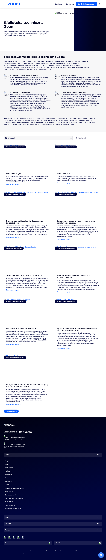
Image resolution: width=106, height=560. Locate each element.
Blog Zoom (8, 461)
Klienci (7, 464)
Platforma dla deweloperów (14, 498)
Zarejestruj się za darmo (86, 4)
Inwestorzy (8, 481)
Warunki (6, 550)
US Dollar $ (59, 543)
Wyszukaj (11, 138)
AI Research (9, 502)
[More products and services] (100, 4)
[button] (101, 555)
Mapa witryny (94, 550)
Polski (7, 543)
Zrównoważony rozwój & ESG (14, 488)
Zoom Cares (9, 491)
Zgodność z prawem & (60, 550)
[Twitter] (9, 537)
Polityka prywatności (13, 550)
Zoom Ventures (10, 505)
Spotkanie (58, 4)
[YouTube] (14, 537)
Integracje (8, 474)
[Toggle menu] (4, 4)
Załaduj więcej (12, 411)
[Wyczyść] (71, 138)
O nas (7, 455)
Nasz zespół (9, 468)
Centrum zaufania (24, 550)
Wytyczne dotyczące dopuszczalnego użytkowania (41, 550)
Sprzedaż (8, 524)
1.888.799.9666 (25, 432)
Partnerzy (8, 478)
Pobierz (7, 517)
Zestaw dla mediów (11, 495)
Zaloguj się (70, 4)
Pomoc (7, 530)
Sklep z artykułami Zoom (13, 509)
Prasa (7, 485)
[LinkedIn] (5, 537)
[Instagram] (23, 537)
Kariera (7, 471)
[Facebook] (18, 537)
